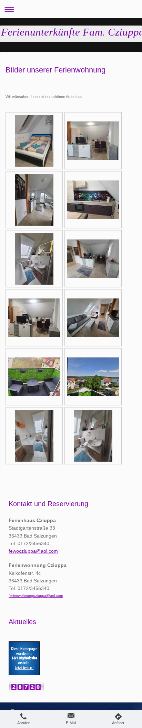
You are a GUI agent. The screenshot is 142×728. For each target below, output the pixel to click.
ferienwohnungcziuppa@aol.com (36, 595)
